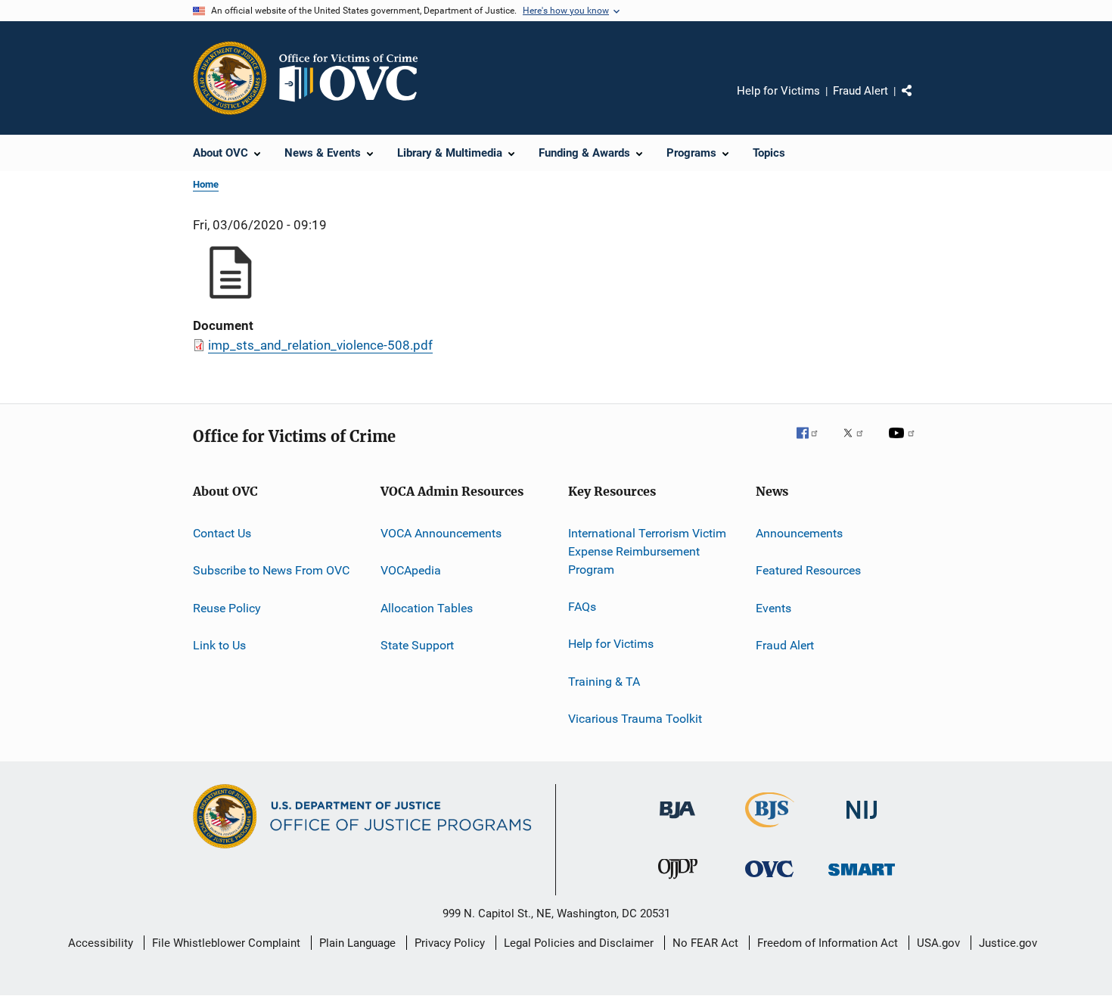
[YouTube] (904, 443)
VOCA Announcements (441, 533)
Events (773, 608)
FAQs (582, 606)
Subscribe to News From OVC (271, 570)
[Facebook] (813, 443)
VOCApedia (411, 570)
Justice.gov (1008, 943)
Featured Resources (808, 570)
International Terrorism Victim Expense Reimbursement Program (647, 551)
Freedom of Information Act (827, 943)
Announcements (799, 533)
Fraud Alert (860, 91)
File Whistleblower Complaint (226, 943)
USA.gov (938, 943)
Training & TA (604, 681)
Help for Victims (778, 91)
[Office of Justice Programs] (230, 78)
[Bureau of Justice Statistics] (769, 830)
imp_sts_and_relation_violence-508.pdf (320, 345)
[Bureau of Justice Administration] (677, 821)
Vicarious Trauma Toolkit (635, 718)
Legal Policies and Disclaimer (579, 943)
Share (919, 101)
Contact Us (222, 533)
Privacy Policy (450, 943)
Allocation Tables (427, 608)
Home (206, 184)
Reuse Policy (227, 608)
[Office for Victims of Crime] (769, 880)
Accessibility (100, 943)
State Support (417, 645)
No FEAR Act (705, 943)
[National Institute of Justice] (861, 821)
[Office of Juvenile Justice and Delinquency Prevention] (677, 882)
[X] (858, 443)
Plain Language (357, 943)
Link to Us (219, 645)
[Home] (354, 78)
